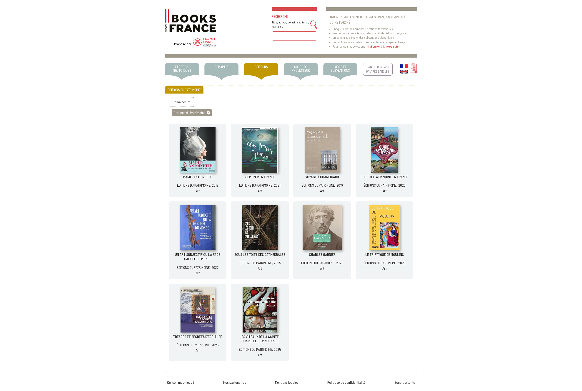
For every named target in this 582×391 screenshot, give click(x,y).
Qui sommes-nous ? (180, 382)
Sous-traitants (404, 382)
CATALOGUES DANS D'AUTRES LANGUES (377, 69)
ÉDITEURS (261, 66)
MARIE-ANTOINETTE (197, 177)
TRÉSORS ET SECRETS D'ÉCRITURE (197, 336)
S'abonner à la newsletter (383, 46)
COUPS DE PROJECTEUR (301, 68)
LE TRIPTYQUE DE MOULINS (384, 254)
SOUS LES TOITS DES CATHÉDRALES (259, 254)
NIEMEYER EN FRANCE (260, 177)
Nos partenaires (234, 382)
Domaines (180, 102)
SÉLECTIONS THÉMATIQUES (182, 68)
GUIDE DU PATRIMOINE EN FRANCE (385, 177)
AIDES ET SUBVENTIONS (340, 68)
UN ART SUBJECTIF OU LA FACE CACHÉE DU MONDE (197, 256)
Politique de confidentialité (346, 382)
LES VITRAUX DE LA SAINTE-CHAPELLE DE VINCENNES (260, 338)
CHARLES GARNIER (322, 254)
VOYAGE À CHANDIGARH (322, 177)
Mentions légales (287, 382)
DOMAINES (221, 66)
